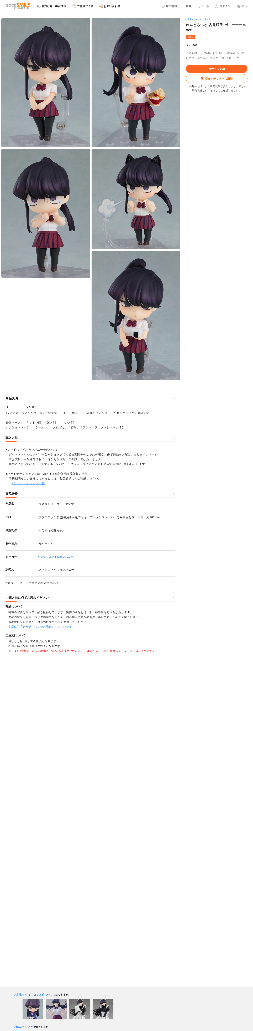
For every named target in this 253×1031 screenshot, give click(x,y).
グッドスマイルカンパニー (56, 556)
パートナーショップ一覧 (28, 483)
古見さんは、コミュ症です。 (200, 19)
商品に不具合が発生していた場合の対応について (40, 626)
